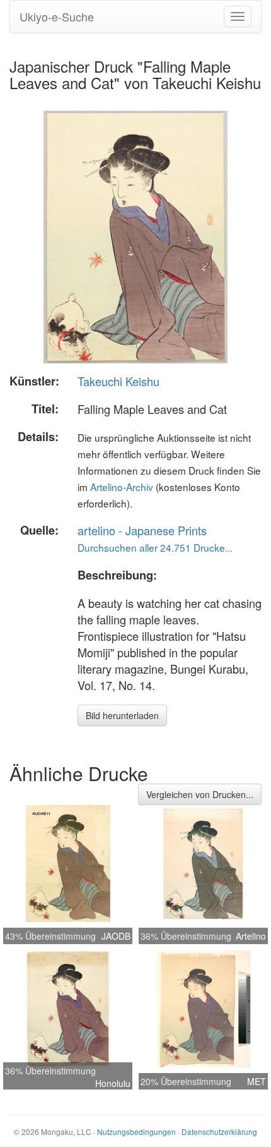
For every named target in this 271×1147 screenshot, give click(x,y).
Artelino (251, 936)
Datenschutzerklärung (219, 1131)
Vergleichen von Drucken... (199, 794)
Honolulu (112, 1083)
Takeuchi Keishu (118, 381)
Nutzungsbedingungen (136, 1131)
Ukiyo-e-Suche (57, 16)
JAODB (115, 936)
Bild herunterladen (122, 715)
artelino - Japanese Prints (142, 530)
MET (256, 1081)
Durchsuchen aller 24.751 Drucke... (155, 547)
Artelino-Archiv (121, 487)
